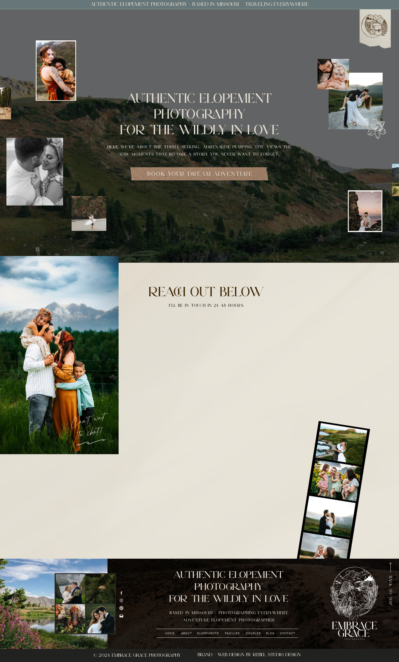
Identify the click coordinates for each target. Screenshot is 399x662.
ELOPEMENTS (208, 633)
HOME (170, 633)
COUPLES (253, 633)
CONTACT (287, 633)
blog (270, 633)
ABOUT (186, 633)
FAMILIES (232, 633)
